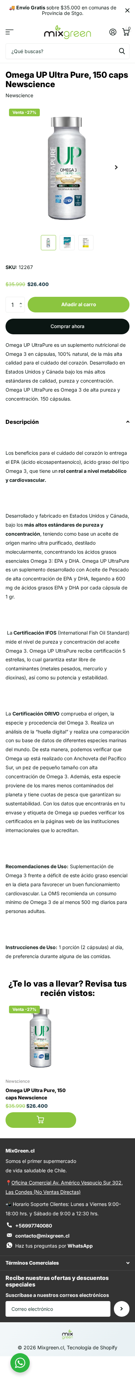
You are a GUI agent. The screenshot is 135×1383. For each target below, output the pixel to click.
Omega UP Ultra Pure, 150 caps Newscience (36, 1093)
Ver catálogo (10, 32)
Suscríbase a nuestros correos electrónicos (57, 1295)
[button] (22, 298)
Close (127, 10)
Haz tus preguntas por (54, 1246)
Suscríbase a (121, 1309)
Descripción (22, 421)
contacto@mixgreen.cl (42, 1236)
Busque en (121, 51)
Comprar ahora (67, 326)
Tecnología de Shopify (92, 1347)
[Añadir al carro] (41, 1120)
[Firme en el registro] (112, 32)
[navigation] (48, 242)
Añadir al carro (78, 304)
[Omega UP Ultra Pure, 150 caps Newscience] (41, 1037)
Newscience (19, 95)
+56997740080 (33, 1226)
